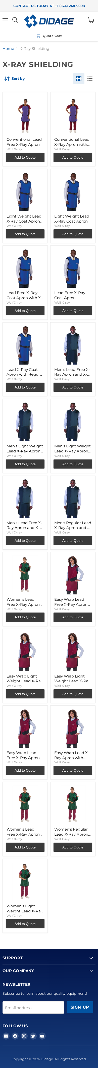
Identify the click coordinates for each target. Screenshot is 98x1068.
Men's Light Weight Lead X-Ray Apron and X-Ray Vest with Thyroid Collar (25, 453)
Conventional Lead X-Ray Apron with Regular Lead (71, 144)
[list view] (89, 78)
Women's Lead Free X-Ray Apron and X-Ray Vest (23, 604)
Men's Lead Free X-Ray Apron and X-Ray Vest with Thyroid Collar (72, 377)
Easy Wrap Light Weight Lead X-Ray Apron (72, 681)
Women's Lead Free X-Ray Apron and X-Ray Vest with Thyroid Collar (24, 836)
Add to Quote (25, 157)
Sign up (80, 1007)
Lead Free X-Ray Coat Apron (69, 295)
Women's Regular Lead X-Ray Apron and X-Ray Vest (71, 834)
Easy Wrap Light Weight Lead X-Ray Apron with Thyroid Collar (25, 683)
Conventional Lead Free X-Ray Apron (24, 142)
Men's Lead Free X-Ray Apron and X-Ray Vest (24, 527)
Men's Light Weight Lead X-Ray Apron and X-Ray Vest (72, 451)
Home (8, 48)
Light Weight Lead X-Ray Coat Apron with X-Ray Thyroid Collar (24, 223)
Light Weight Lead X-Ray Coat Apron (71, 219)
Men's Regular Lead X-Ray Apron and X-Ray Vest (72, 527)
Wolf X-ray (14, 149)
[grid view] (78, 78)
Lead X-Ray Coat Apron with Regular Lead (25, 374)
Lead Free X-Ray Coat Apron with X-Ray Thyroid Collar (24, 297)
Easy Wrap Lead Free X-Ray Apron (23, 755)
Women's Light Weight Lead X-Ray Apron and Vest (25, 911)
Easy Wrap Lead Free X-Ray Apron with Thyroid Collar (71, 604)
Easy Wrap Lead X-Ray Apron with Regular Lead (71, 757)
